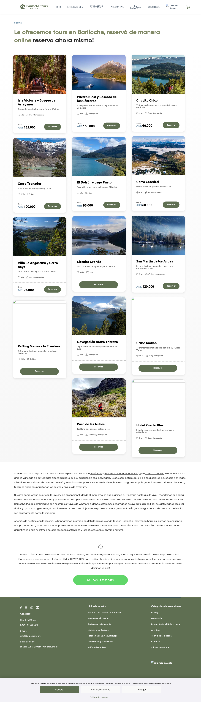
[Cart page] (188, 7)
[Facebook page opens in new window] (21, 607)
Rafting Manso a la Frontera (39, 346)
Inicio (57, 7)
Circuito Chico (147, 100)
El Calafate (135, 7)
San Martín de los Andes (154, 261)
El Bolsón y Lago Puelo (94, 182)
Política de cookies (99, 697)
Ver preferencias (100, 689)
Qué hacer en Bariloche (96, 7)
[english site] (173, 7)
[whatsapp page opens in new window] (31, 607)
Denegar (141, 689)
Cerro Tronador (29, 183)
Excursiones (75, 7)
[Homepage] (34, 6)
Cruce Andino (146, 343)
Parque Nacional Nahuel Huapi (123, 473)
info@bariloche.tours (30, 636)
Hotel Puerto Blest (150, 425)
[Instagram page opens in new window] (26, 607)
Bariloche (95, 473)
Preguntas (117, 7)
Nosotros (153, 7)
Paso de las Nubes (91, 424)
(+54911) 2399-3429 (29, 625)
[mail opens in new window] (37, 607)
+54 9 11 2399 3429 (73, 559)
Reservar (52, 127)
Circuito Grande (89, 262)
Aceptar (59, 689)
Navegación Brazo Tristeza (97, 342)
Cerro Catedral (147, 182)
